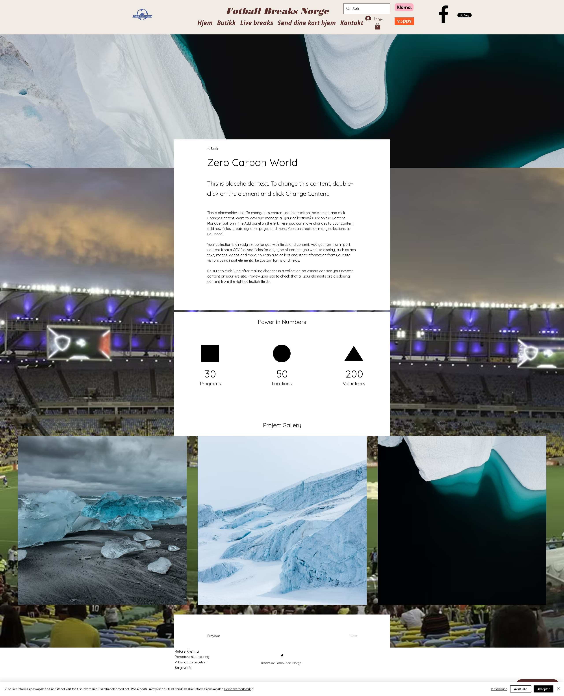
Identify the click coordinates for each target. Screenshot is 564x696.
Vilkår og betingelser (191, 662)
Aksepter (543, 689)
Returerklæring (187, 651)
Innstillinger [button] (499, 689)
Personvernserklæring (192, 657)
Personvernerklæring (238, 689)
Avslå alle (520, 689)
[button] (377, 26)
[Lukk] (558, 688)
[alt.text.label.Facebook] (443, 14)
